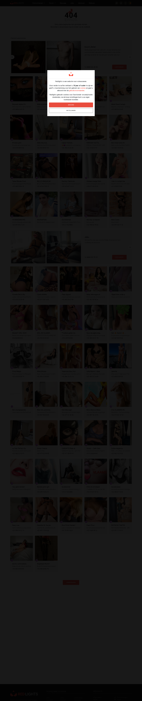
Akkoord (71, 105)
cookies (83, 88)
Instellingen (70, 110)
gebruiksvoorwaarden (76, 90)
